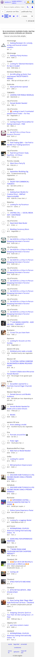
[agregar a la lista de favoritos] (8, 43)
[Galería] (14, 16)
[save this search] (32, 7)
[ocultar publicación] (11, 49)
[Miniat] (6, 16)
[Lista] (2, 16)
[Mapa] (17, 16)
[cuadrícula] (10, 16)
